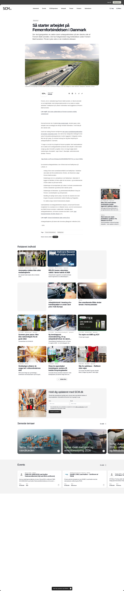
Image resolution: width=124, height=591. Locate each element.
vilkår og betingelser (67, 37)
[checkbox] (61, 37)
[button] (91, 11)
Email (62, 30)
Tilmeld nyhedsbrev (67, 41)
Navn (62, 24)
